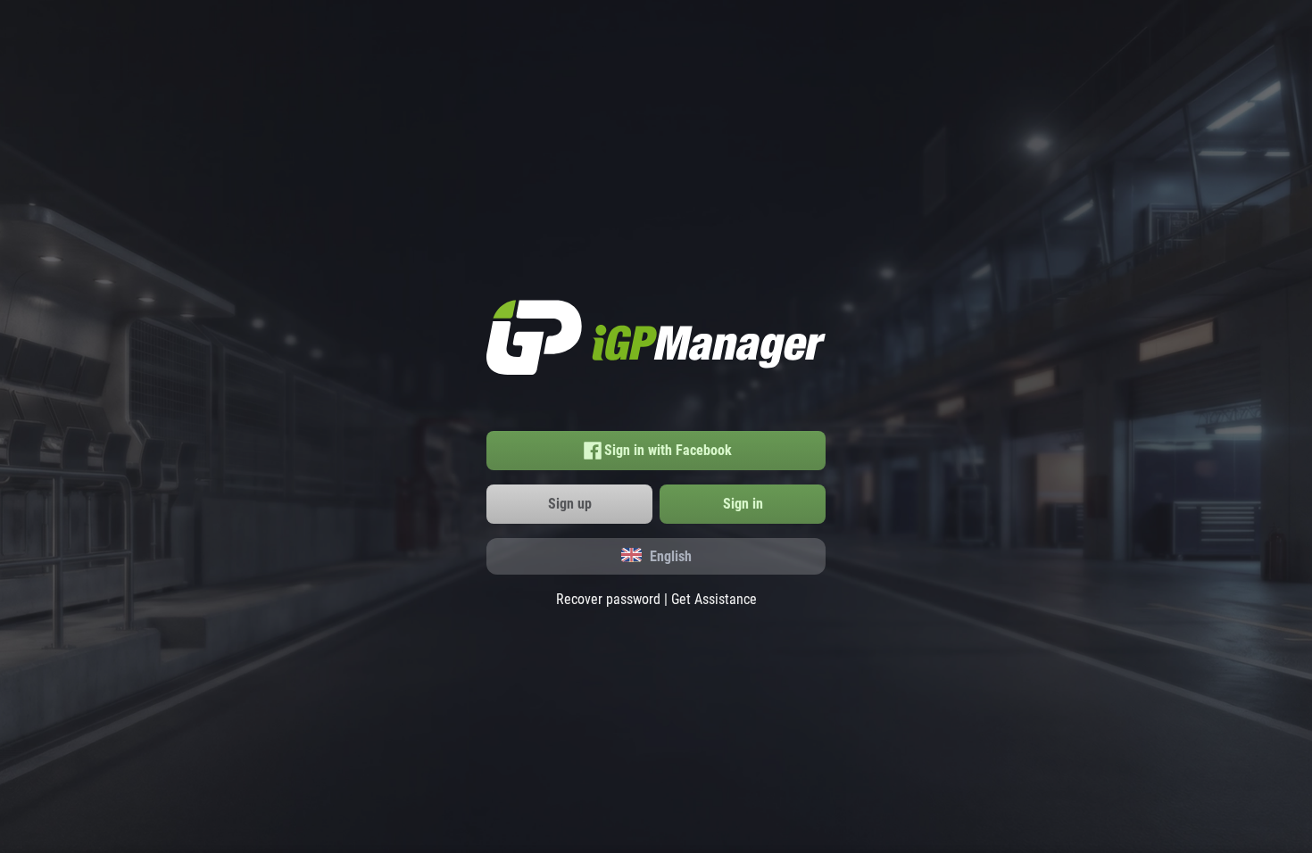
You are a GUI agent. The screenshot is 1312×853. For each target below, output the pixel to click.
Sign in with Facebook (668, 450)
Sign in (743, 503)
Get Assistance (714, 599)
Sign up (570, 503)
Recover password (608, 599)
